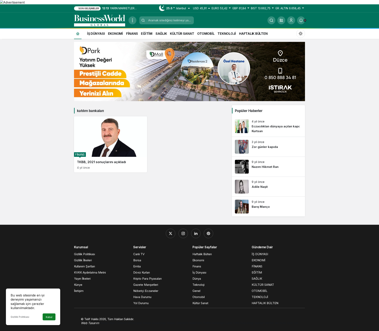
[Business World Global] (99, 20)
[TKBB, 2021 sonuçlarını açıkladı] (110, 144)
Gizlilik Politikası (20, 316)
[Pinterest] (208, 233)
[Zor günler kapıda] (268, 147)
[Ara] (271, 20)
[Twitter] (170, 233)
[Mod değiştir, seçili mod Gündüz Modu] (300, 33)
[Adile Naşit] (268, 187)
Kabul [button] (49, 317)
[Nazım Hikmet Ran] (268, 167)
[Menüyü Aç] (132, 20)
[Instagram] (183, 233)
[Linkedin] (196, 233)
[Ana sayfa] (78, 33)
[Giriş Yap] (291, 20)
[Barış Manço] (268, 206)
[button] (281, 20)
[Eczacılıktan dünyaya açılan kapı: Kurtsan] (268, 126)
